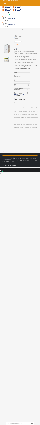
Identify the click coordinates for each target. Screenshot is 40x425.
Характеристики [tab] (17, 45)
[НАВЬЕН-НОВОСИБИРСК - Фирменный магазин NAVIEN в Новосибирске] (12, 7)
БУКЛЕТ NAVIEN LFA (17, 95)
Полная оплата (16, 38)
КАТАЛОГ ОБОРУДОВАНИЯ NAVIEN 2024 (20, 99)
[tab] (26, 46)
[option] (8, 48)
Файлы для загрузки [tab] (19, 94)
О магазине (5, 2)
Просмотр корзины (13, 19)
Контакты (5, 3)
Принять (32, 423)
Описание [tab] (16, 44)
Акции (9, 14)
